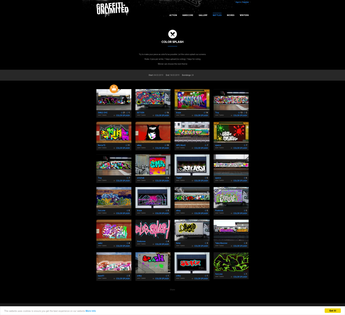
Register (245, 2)
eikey (139, 145)
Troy (217, 113)
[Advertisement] (334, 261)
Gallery (203, 15)
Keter (178, 243)
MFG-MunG (181, 145)
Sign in (238, 2)
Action (173, 15)
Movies (230, 15)
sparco (218, 145)
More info (91, 310)
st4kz (139, 276)
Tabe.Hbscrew (221, 243)
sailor (100, 243)
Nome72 (101, 145)
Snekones (141, 241)
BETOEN (140, 113)
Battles (217, 15)
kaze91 (101, 276)
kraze (178, 113)
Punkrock (219, 210)
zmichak (140, 178)
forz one (101, 210)
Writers (244, 15)
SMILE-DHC (103, 113)
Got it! (332, 310)
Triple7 (179, 178)
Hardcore (187, 15)
